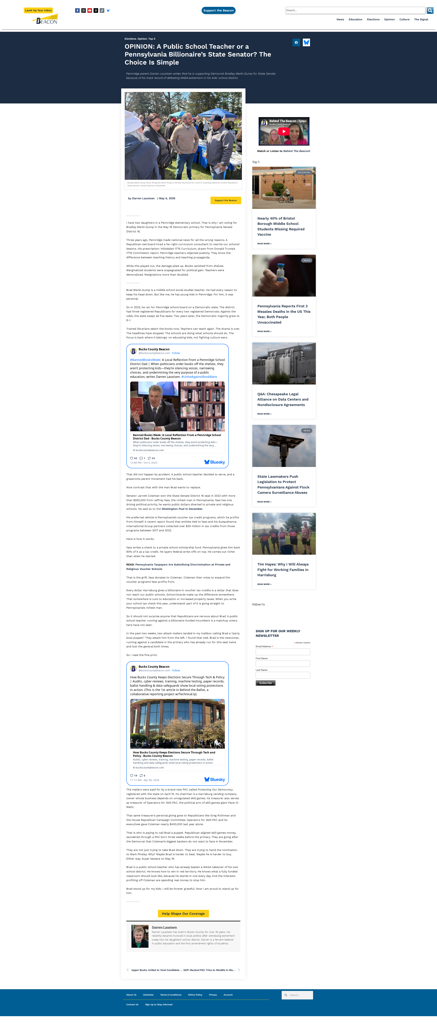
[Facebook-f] (77, 10)
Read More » (264, 243)
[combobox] (355, 10)
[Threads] (96, 10)
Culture (404, 19)
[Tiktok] (102, 10)
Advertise (148, 994)
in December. (182, 508)
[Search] (430, 10)
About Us (131, 994)
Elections (373, 19)
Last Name (261, 670)
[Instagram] (83, 10)
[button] (296, 42)
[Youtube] (89, 10)
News (340, 19)
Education (355, 19)
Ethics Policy (195, 994)
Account (228, 994)
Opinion (389, 19)
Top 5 (151, 38)
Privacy (213, 994)
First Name (262, 658)
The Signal (421, 19)
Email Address (264, 646)
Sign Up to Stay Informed (158, 1004)
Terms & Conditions (170, 994)
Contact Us (132, 1004)
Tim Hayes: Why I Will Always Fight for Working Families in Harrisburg (283, 569)
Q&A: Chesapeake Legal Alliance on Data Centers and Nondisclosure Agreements (282, 399)
